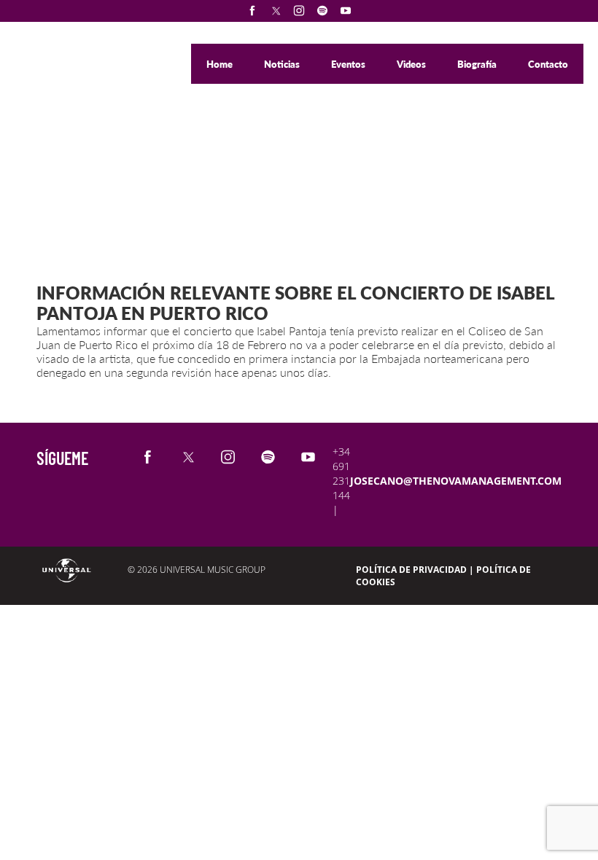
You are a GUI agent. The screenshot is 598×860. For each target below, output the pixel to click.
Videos (412, 64)
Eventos (349, 64)
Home (220, 64)
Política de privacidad (411, 569)
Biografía (478, 64)
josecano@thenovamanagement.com (456, 481)
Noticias (283, 64)
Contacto (548, 64)
